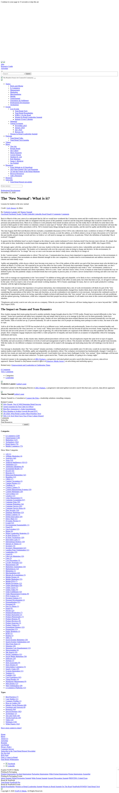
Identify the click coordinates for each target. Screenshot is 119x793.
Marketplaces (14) (12, 569)
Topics (8, 84)
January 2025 (20, 128)
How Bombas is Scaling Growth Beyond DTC (20, 411)
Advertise (4, 68)
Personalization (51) (13, 602)
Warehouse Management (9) (16, 681)
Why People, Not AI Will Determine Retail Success (22, 404)
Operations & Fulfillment (19, 101)
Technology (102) (12, 442)
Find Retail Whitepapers (10, 759)
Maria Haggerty (16, 153)
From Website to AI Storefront (21, 167)
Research (9, 178)
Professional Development (20, 103)
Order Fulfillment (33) (14, 592)
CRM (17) (9, 479)
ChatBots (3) (10, 485)
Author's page (21, 384)
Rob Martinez (15, 159)
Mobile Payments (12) (14, 583)
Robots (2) (9, 636)
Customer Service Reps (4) (15, 508)
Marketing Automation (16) (16, 567)
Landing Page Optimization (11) (17, 550)
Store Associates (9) (13, 663)
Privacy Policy (6, 747)
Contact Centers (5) (13, 487)
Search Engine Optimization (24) (18, 642)
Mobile (12, 96)
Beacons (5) (10, 473)
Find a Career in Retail (9, 757)
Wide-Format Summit (39, 778)
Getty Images (11, 208)
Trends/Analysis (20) (13, 718)
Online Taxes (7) (12, 588)
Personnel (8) (10, 604)
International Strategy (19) (15, 542)
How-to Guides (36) (13, 703)
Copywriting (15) (12, 494)
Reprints (4, 743)
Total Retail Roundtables (24, 113)
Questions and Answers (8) (15, 707)
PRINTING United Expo (78, 778)
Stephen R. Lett (16, 157)
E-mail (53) (10, 523)
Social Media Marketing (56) (16, 656)
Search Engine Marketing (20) (17, 640)
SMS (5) (9, 638)
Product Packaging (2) (14, 615)
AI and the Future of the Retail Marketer (25, 171)
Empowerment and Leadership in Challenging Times (31, 365)
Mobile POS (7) (11, 581)
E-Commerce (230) (13, 436)
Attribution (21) (11, 464)
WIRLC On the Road (23, 115)
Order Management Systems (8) (17, 594)
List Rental (5, 745)
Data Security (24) (12, 510)
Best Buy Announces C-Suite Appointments (19, 409)
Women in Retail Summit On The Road (57, 787)
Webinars (13, 121)
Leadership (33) (11, 552)
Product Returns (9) (13, 619)
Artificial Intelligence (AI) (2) (16, 462)
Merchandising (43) (13, 573)
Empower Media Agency (55, 361)
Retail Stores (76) (12, 444)
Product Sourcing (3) (13, 623)
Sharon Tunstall (26, 212)
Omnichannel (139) (13, 438)
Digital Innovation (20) (14, 517)
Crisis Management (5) (14, 498)
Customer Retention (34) (15, 504)
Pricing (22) (10, 610)
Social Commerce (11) (14, 654)
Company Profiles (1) (13, 701)
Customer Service (7, 749)
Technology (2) (11, 714)
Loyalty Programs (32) (14, 563)
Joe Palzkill (14, 163)
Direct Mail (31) (11, 519)
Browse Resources (17, 174)
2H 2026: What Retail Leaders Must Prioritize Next (22, 414)
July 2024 (18, 130)
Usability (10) (11, 675)
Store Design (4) (12, 665)
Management (15, 90)
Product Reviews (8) (13, 621)
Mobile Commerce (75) (14, 446)
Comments (65, 214)
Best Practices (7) (12, 697)
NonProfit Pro (15, 782)
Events (8, 107)
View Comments (7, 372)
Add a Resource (16, 176)
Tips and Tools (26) (13, 716)
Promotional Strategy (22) (15, 627)
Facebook (11, 764)
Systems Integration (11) (14, 671)
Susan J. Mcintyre (16, 161)
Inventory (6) (10, 546)
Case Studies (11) (12, 699)
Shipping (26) (11, 646)
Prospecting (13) (12, 629)
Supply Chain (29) (12, 669)
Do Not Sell (5, 753)
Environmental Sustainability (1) (17, 525)
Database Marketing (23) (15, 512)
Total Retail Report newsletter (21, 182)
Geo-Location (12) (12, 529)
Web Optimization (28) (14, 686)
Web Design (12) (12, 684)
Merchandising (15, 94)
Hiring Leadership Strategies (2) (17, 533)
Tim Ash (13, 146)
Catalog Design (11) (13, 483)
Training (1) (10, 673)
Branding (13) (11, 477)
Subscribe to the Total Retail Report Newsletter (18, 751)
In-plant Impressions (23, 774)
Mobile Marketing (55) (14, 579)
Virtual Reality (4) (12, 679)
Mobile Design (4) (12, 577)
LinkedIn (11, 766)
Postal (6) (9, 608)
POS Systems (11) (12, 596)
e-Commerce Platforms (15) (16, 688)
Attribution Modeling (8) (15, 467)
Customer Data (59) (13, 502)
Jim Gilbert (14, 151)
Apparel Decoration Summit (58, 778)
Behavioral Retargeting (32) (16, 475)
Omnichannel (15, 98)
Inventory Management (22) (16, 548)
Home (3, 734)
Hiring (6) (9, 531)
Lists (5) (9, 558)
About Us (4, 739)
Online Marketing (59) (14, 585)
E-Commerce (15, 88)
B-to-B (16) (10, 471)
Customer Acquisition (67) (15, 500)
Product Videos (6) (12, 625)
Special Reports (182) (13, 711)
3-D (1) (8, 454)
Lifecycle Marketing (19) (15, 556)
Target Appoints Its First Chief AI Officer (18, 407)
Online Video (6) (12, 590)
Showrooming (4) (12, 650)
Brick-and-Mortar (16, 86)
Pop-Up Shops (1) (12, 606)
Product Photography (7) (15, 617)
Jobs (2, 64)
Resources (9, 165)
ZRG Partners (40, 359)
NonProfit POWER (79, 787)
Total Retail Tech (21, 111)
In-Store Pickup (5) (13, 535)
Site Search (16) (11, 652)
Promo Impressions (75, 774)
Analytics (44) (11, 458)
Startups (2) (10, 661)
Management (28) (12, 565)
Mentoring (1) (11, 571)
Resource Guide (7, 66)
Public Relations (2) (13, 631)
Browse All (19, 132)
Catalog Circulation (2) (14, 481)
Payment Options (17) (14, 598)
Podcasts (9, 136)
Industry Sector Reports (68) (16, 705)
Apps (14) (9, 460)
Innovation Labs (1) (13, 540)
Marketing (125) (12, 440)
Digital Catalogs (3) (13, 515)
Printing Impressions (8, 774)
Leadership (10, 378)
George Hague (15, 155)
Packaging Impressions (40, 774)
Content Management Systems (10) (18, 489)
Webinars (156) (11, 722)
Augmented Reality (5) (14, 469)
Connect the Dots (32, 398)
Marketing (14, 92)
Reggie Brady (15, 149)
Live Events (14, 109)
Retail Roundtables (8, 787)
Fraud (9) (9, 527)
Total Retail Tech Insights (19, 140)
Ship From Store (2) (13, 644)
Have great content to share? (11, 728)
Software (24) (11, 658)
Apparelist (86, 774)
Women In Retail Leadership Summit (28, 117)
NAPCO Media (20, 791)
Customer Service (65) (14, 506)
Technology (14, 105)
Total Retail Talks (16, 138)
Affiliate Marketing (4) (14, 456)
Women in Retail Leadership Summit (28, 787)
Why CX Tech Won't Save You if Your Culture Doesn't (23, 416)
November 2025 (21, 126)
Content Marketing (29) (14, 492)
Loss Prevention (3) (13, 560)
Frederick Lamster (10, 212)
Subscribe (9, 180)
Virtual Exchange (16, 123)
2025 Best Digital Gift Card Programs (24, 169)
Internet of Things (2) (13, 544)
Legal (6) (9, 554)
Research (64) (11, 709)
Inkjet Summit (6, 778)
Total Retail (5, 782)
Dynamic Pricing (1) (13, 521)
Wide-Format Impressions (58, 774)
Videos (8, 142)
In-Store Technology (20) (15, 537)
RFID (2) (9, 633)
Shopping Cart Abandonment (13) (18, 648)
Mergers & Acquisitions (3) (16, 575)
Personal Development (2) (15, 600)
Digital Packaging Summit (21, 778)
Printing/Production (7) (14, 613)
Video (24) (9, 720)
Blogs (8, 144)
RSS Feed (4, 755)
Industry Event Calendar (24, 119)
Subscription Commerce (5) (16, 667)
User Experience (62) (13, 677)
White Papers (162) (13, 724)
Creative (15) (10, 496)
